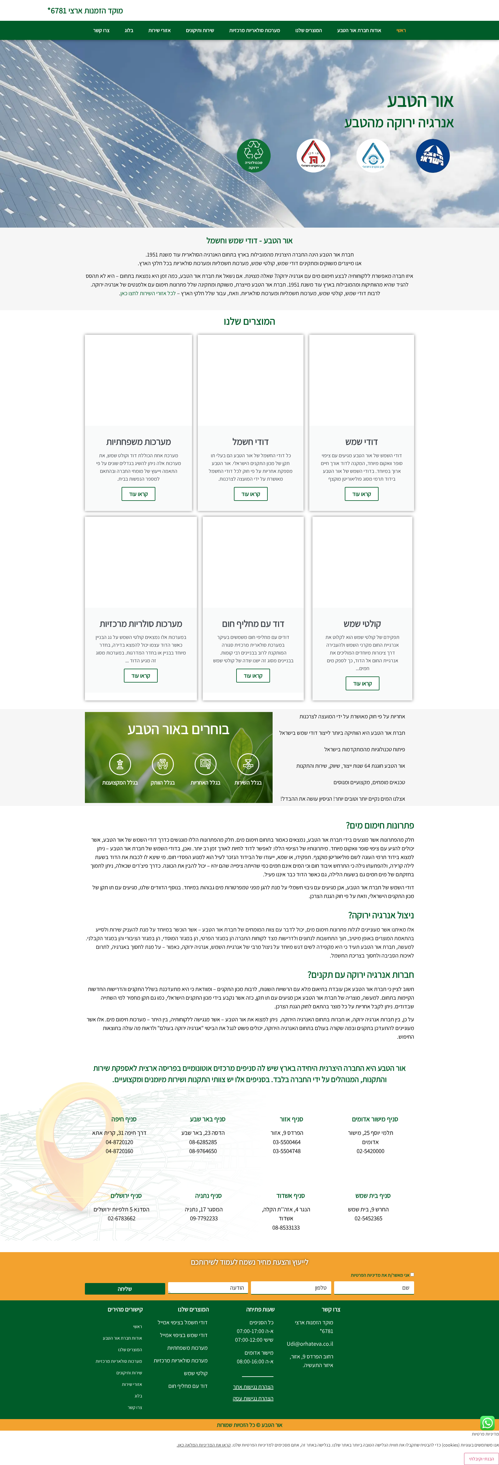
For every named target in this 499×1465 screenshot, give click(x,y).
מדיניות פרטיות (257, 1374)
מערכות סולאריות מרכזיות (254, 30)
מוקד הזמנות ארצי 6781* (85, 10)
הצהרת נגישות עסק (253, 1398)
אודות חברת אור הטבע (359, 30)
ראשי (401, 30)
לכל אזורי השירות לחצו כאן (148, 293)
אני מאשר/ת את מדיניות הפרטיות (380, 1275)
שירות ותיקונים (200, 30)
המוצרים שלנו (308, 30)
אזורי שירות (159, 30)
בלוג (129, 30)
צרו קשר (101, 30)
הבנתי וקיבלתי (481, 1459)
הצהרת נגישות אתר (253, 1386)
